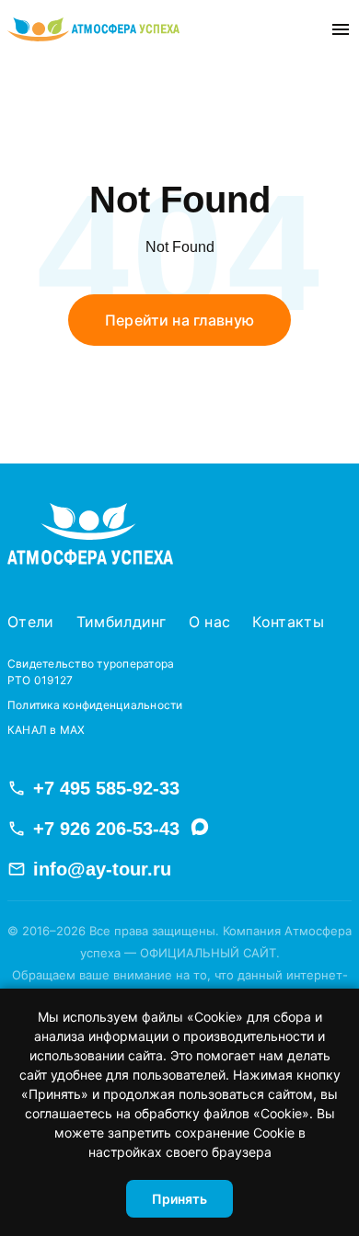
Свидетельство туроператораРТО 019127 (90, 672)
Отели (30, 621)
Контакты (288, 621)
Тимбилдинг (121, 621)
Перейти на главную (179, 320)
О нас (210, 621)
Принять (179, 1199)
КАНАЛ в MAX (46, 730)
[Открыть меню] (341, 29)
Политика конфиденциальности (94, 705)
